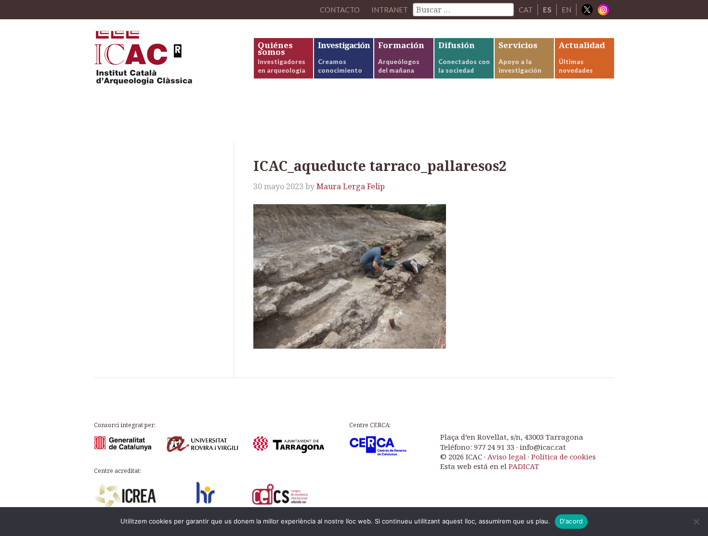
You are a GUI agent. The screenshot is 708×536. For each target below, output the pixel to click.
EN (566, 9)
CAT (526, 9)
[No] (696, 521)
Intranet (389, 9)
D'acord (571, 521)
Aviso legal (506, 456)
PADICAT (524, 466)
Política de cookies (563, 456)
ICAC (166, 61)
